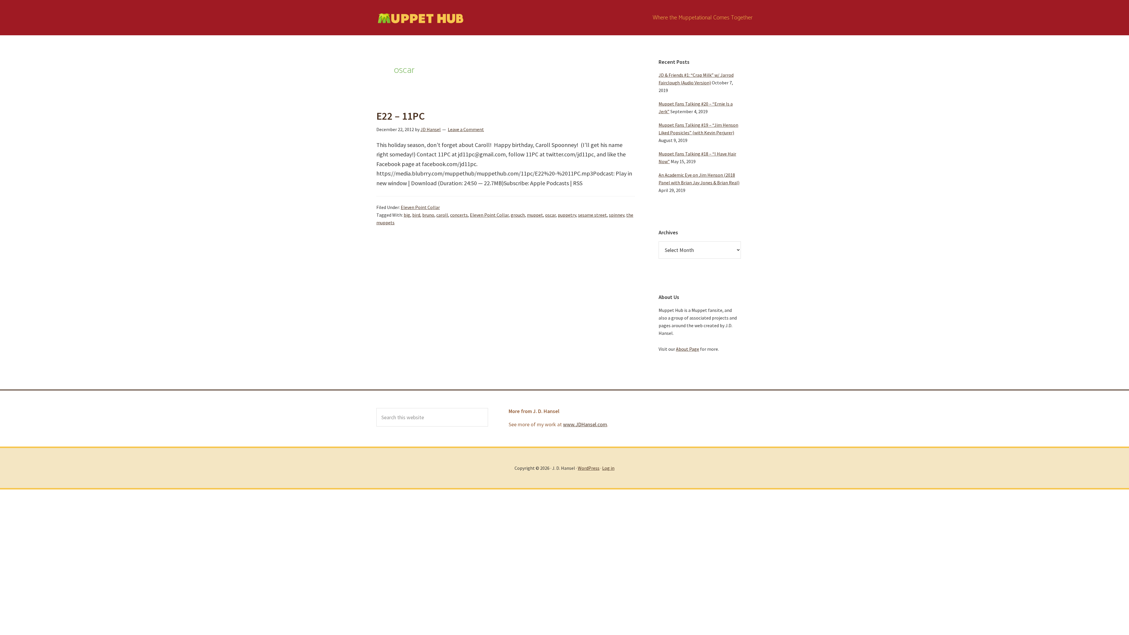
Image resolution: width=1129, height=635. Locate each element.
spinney (616, 215)
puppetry (567, 215)
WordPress (588, 468)
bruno (428, 215)
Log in (608, 468)
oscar (550, 215)
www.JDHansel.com (585, 424)
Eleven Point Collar (420, 207)
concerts (459, 215)
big (407, 215)
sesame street (592, 215)
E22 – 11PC (400, 116)
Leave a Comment (466, 129)
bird (416, 215)
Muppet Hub (420, 17)
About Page (687, 349)
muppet (535, 215)
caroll (442, 215)
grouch (518, 215)
